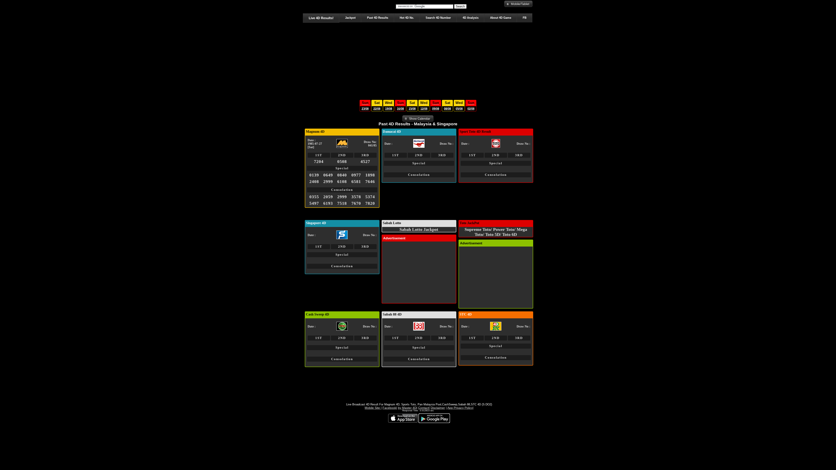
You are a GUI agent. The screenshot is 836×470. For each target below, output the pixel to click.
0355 (314, 196)
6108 (342, 181)
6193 (328, 203)
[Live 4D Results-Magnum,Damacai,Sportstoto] (303, 6)
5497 (314, 203)
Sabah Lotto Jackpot (418, 229)
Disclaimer (438, 408)
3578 (356, 196)
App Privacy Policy (460, 408)
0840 (342, 175)
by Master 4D (407, 408)
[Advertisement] (418, 60)
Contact (423, 408)
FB (524, 17)
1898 (370, 175)
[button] (518, 4)
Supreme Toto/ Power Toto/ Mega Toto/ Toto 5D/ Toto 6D (496, 232)
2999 (328, 181)
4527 (365, 161)
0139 (314, 175)
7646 (370, 181)
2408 (314, 181)
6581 (356, 181)
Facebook (389, 408)
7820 (370, 203)
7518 (342, 203)
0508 (342, 161)
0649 (328, 175)
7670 (356, 203)
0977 (356, 175)
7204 (319, 161)
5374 (370, 196)
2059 (328, 196)
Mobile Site (373, 408)
